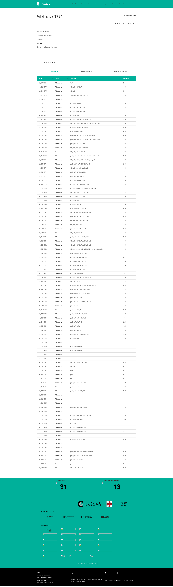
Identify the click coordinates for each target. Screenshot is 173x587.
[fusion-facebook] (71, 576)
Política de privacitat (82, 579)
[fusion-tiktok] (80, 576)
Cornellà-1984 (130, 23)
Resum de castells (87, 71)
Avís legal (73, 579)
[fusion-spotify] (83, 576)
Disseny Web (81, 581)
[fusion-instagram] (76, 576)
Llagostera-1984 (119, 23)
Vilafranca (58, 83)
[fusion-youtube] (78, 576)
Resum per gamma (120, 71)
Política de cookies (92, 579)
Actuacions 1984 (130, 15)
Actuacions (54, 71)
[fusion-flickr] (85, 576)
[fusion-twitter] (73, 576)
